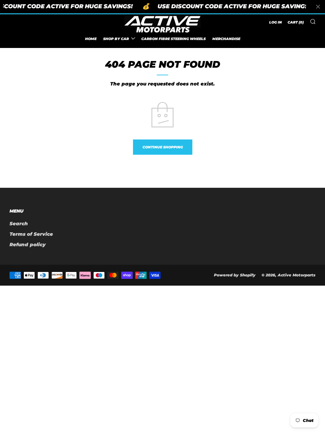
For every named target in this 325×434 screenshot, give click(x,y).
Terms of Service (31, 234)
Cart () (296, 22)
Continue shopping (163, 147)
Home (90, 39)
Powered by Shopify (234, 275)
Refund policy (28, 244)
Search (19, 223)
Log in (275, 22)
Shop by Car (116, 39)
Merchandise (226, 39)
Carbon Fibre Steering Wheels (173, 39)
